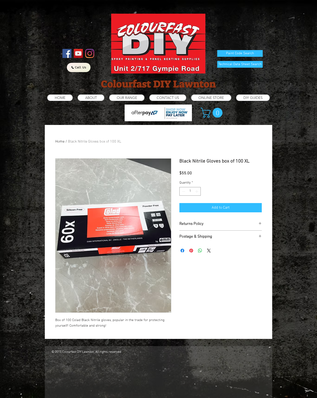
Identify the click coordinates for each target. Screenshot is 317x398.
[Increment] (197, 191)
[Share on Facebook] (182, 250)
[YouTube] (78, 53)
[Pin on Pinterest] (191, 250)
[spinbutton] (190, 191)
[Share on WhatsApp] (200, 250)
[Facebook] (66, 53)
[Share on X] (209, 250)
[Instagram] (89, 53)
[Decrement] (183, 191)
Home (60, 141)
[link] (213, 113)
